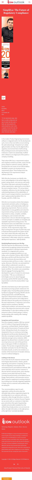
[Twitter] (17, 464)
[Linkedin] (14, 464)
